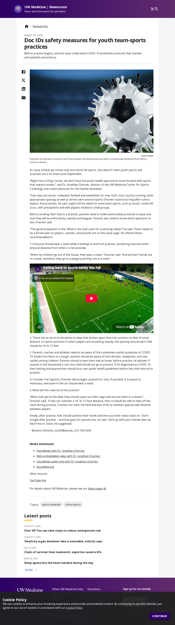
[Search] (156, 9)
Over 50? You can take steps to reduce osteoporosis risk (62, 530)
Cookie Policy (74, 608)
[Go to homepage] (26, 26)
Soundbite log (45, 467)
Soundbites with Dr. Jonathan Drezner (61, 451)
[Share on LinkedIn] (23, 89)
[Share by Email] (23, 97)
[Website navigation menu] (18, 9)
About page (95, 488)
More (31, 570)
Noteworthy (40, 26)
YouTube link (38, 480)
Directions (94, 589)
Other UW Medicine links (67, 589)
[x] (152, 9)
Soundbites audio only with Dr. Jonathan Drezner (68, 461)
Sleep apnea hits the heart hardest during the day (58, 563)
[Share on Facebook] (23, 71)
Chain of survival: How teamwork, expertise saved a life (62, 552)
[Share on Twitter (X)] (23, 80)
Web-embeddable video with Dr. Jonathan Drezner (69, 456)
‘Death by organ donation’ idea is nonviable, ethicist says (63, 541)
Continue (159, 616)
